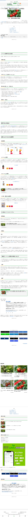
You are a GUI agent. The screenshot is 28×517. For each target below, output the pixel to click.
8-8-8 (20, 199)
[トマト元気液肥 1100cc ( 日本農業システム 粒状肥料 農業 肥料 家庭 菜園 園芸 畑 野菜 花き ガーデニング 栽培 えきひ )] (3, 167)
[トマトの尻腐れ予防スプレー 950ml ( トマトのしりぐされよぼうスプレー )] (3, 183)
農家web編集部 (14, 483)
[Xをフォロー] (8, 312)
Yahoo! (11, 153)
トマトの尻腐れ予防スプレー (16, 181)
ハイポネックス (24, 144)
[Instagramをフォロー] (12, 312)
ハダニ (12, 248)
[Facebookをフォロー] (10, 312)
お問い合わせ (11, 316)
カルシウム (9, 102)
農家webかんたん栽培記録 (4, 437)
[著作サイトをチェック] (6, 312)
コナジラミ (12, 241)
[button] (23, 334)
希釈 (12, 178)
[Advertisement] (14, 45)
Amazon (7, 168)
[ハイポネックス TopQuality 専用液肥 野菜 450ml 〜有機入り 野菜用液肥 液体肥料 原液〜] (17, 149)
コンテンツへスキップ (3, 0)
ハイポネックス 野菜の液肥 (20, 148)
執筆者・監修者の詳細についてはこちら (7, 491)
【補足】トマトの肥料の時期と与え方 (14, 32)
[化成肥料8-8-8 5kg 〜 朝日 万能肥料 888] (3, 205)
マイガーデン (16, 144)
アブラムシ (3, 241)
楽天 (9, 168)
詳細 (2, 37)
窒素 (20, 91)
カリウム (8, 95)
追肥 (8, 62)
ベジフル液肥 (12, 147)
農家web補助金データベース (5, 440)
